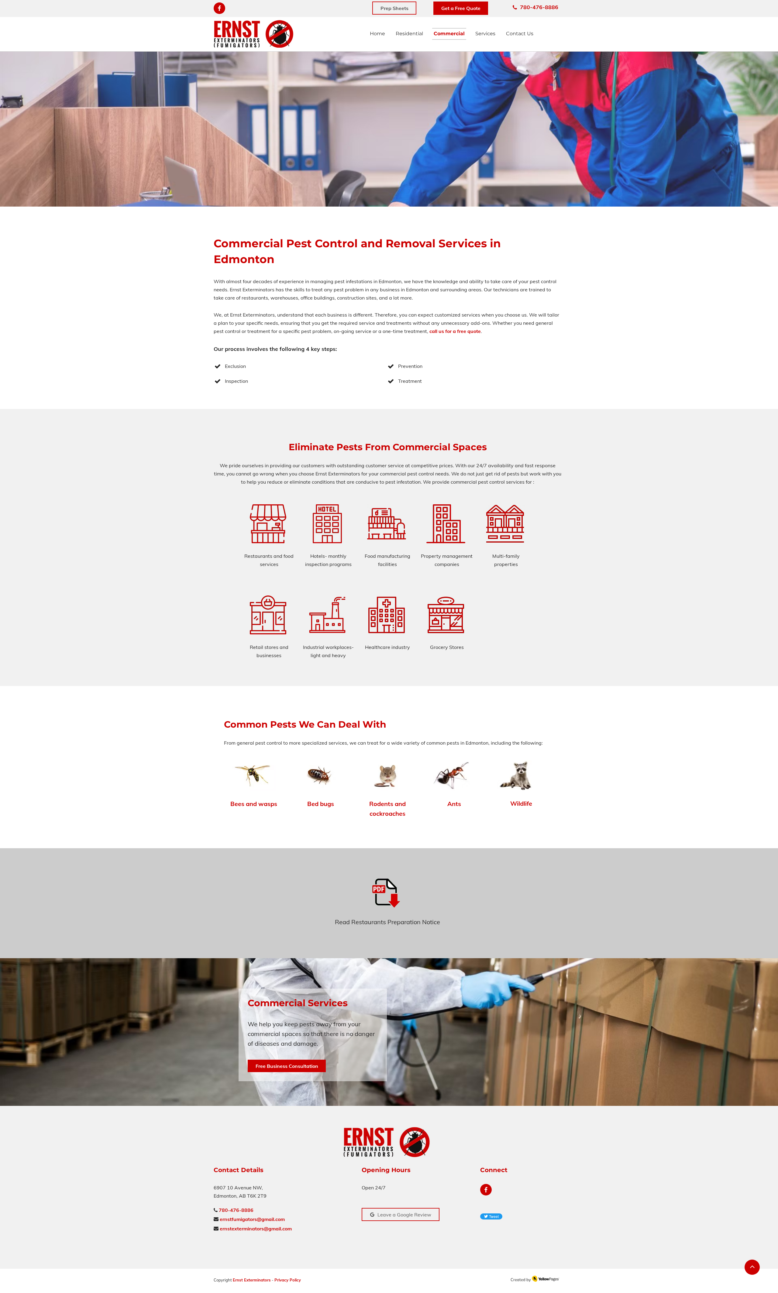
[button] (485, 34)
